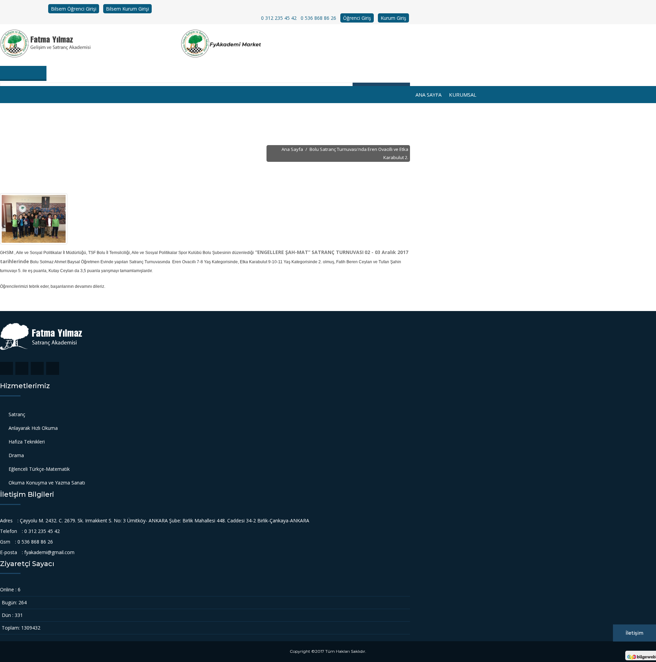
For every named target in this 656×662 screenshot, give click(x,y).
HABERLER (375, 111)
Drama (16, 455)
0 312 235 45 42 (279, 18)
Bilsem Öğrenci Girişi (73, 8)
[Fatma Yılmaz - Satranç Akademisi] (90, 43)
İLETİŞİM (431, 111)
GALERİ (404, 111)
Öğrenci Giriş (357, 18)
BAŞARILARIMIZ (246, 111)
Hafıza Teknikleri (27, 441)
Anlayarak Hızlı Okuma (33, 428)
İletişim (634, 633)
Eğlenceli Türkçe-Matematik (39, 469)
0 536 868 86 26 (318, 18)
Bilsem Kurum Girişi (127, 8)
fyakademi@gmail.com (49, 552)
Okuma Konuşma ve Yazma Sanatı (47, 482)
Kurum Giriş (393, 18)
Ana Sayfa (428, 94)
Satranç (17, 414)
